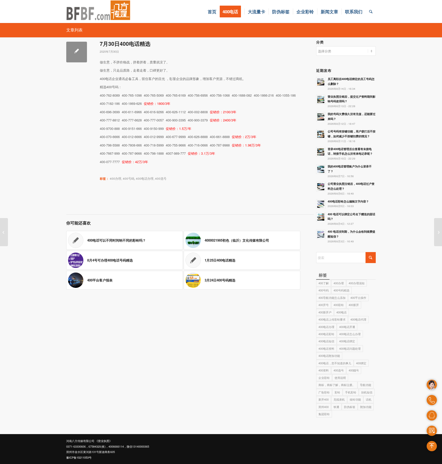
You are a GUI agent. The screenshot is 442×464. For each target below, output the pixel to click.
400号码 (128, 178)
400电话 (341, 312)
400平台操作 (358, 298)
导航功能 (365, 385)
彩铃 (337, 392)
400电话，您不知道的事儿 (334, 363)
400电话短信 (326, 341)
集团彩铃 (324, 414)
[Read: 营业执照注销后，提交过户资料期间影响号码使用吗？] (320, 99)
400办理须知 (356, 283)
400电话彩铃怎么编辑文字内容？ (348, 201)
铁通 (336, 407)
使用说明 (340, 378)
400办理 (115, 178)
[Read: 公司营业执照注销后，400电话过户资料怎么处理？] (320, 186)
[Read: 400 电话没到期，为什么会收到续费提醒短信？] (320, 234)
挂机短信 (366, 392)
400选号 (161, 178)
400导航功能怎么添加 (332, 298)
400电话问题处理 (350, 348)
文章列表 (74, 30)
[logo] (98, 11)
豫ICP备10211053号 (79, 457)
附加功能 (365, 407)
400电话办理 (144, 178)
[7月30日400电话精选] (76, 52)
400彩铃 (339, 305)
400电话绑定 (347, 341)
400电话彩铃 (326, 334)
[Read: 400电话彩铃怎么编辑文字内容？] (320, 204)
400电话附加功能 (329, 356)
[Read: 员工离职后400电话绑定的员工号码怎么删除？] (320, 81)
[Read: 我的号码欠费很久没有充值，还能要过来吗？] (320, 116)
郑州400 (323, 407)
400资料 (323, 370)
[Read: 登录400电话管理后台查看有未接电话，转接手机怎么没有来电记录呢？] (320, 151)
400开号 (323, 305)
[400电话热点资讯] (4, 232)
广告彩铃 (324, 392)
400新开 (354, 305)
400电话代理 (358, 319)
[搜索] (371, 11)
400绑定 (361, 363)
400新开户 (325, 312)
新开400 (323, 399)
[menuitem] (212, 11)
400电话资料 (326, 348)
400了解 (323, 283)
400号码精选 (341, 290)
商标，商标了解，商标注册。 (336, 385)
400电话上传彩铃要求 (332, 319)
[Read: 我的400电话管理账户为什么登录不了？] (320, 169)
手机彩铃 (350, 392)
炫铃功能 (355, 399)
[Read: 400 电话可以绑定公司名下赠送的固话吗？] (320, 217)
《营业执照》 (103, 441)
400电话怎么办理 (350, 334)
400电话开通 (347, 327)
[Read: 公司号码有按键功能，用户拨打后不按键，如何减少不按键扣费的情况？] (320, 134)
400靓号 (354, 370)
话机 (368, 399)
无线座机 (339, 399)
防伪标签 (349, 407)
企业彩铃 (324, 378)
